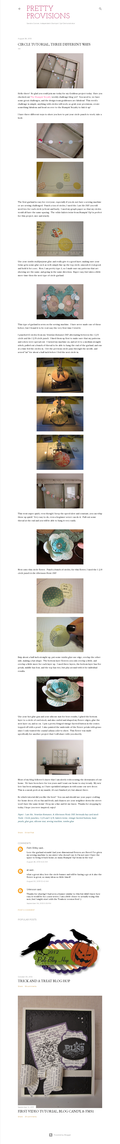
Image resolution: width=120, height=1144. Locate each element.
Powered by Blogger (62, 1135)
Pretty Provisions (48, 12)
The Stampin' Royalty (40, 97)
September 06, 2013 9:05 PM (39, 903)
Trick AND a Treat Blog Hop (44, 981)
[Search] (100, 8)
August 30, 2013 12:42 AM (38, 881)
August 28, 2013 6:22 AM (37, 862)
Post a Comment (26, 910)
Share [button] (20, 832)
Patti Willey (32, 848)
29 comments (31, 1116)
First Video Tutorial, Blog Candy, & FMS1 (56, 1111)
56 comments (30, 986)
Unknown (31, 889)
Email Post (29, 832)
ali (28, 870)
